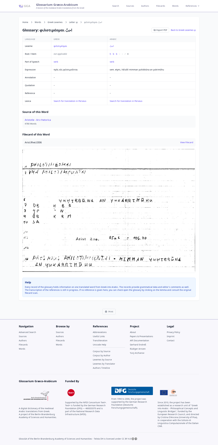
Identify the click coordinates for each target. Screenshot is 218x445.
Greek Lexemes (55, 22)
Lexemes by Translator (104, 363)
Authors (145, 5)
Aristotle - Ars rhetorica (38, 120)
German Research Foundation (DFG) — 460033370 (85, 407)
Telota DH (98, 438)
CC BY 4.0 (126, 438)
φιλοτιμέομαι (60, 46)
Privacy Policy (173, 332)
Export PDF (161, 30)
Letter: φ (73, 22)
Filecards (160, 5)
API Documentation (139, 340)
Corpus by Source (101, 351)
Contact (170, 340)
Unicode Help (99, 344)
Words (175, 5)
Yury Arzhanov (137, 352)
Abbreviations (100, 332)
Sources (130, 5)
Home (25, 22)
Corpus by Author (101, 355)
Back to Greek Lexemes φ (183, 30)
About (133, 332)
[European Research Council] (168, 393)
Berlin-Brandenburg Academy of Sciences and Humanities (63, 438)
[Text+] (71, 393)
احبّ (112, 46)
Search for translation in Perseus (70, 101)
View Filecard (186, 142)
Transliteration (100, 340)
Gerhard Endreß (138, 344)
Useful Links (99, 336)
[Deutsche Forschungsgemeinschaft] (132, 391)
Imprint (170, 336)
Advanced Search (27, 332)
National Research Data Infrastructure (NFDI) (82, 413)
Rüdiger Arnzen (138, 348)
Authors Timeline (101, 367)
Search (115, 5)
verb (56, 61)
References (191, 5)
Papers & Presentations (141, 336)
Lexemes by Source (102, 359)
